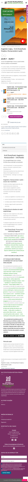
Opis (3, 144)
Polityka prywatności (6, 419)
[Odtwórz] (5, 336)
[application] (14, 335)
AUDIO (6, 126)
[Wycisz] (19, 336)
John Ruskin (7, 130)
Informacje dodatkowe (9, 147)
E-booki (20, 126)
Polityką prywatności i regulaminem (19, 468)
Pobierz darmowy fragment (8, 368)
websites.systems (20, 480)
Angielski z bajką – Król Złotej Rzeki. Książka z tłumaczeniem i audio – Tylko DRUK (17, 98)
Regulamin (3, 422)
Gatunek (3, 46)
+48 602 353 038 (16, 434)
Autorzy (3, 404)
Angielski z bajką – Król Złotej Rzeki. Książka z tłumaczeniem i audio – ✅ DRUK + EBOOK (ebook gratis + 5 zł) (17, 88)
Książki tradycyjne (15, 128)
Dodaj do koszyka (16, 116)
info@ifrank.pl (15, 432)
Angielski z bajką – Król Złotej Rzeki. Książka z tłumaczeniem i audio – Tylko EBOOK (17, 106)
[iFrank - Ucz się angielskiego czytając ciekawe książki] (14, 2)
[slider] (22, 335)
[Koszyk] (26, 2)
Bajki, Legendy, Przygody (13, 46)
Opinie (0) (5, 150)
